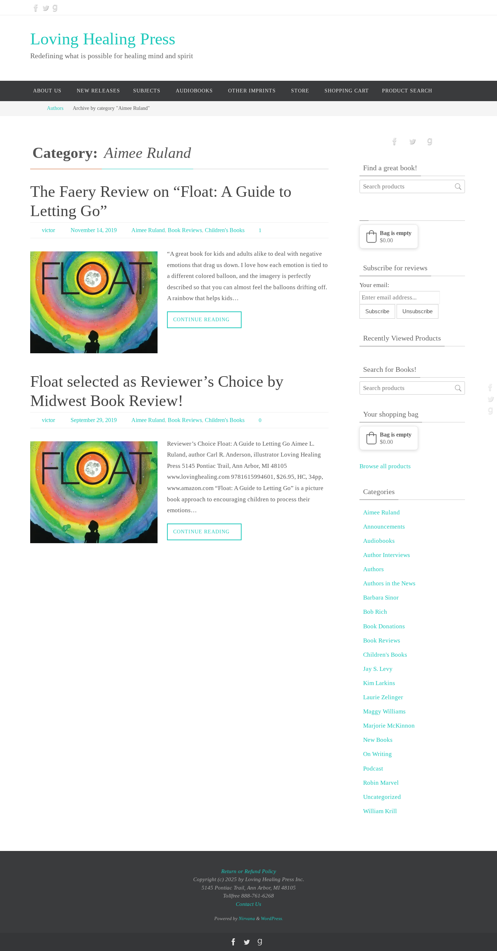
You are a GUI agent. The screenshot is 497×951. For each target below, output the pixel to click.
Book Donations (384, 626)
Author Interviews (386, 555)
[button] (388, 236)
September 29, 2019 (94, 420)
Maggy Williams (384, 711)
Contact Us (248, 904)
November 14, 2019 (94, 230)
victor (48, 230)
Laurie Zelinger (383, 697)
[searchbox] (412, 186)
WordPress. (272, 918)
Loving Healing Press (102, 38)
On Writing (377, 754)
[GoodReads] (55, 7)
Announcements (384, 526)
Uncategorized (382, 796)
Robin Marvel (381, 782)
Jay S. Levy (378, 668)
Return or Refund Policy (248, 871)
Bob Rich (375, 611)
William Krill (380, 811)
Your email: (374, 285)
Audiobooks (379, 540)
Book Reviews (185, 230)
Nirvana (247, 918)
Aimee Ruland (148, 230)
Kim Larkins (379, 683)
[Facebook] (36, 7)
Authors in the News (389, 583)
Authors (55, 108)
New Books (378, 739)
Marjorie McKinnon (389, 725)
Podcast (373, 768)
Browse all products (385, 466)
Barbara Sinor (381, 597)
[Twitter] (45, 7)
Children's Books (224, 230)
